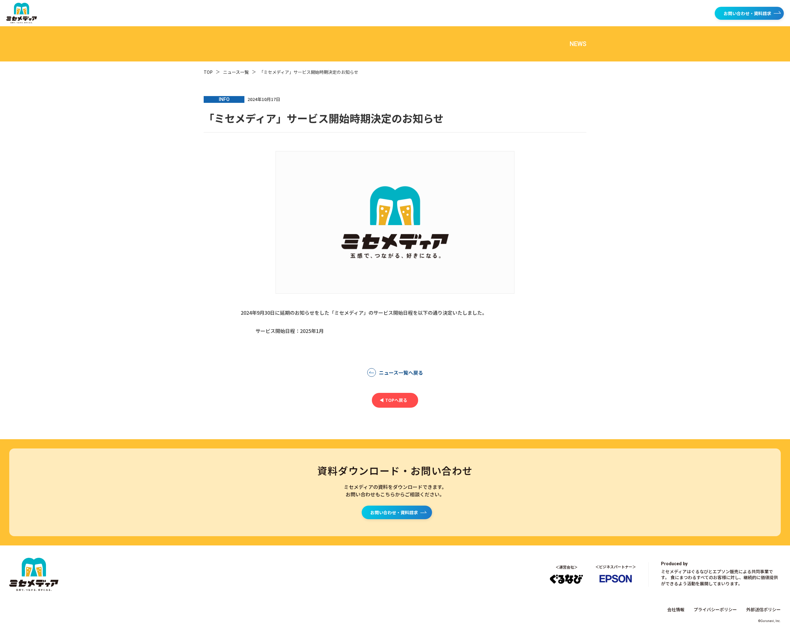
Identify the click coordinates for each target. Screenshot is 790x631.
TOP (208, 72)
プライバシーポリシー (715, 609)
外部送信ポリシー (763, 609)
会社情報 (675, 609)
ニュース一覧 (236, 72)
